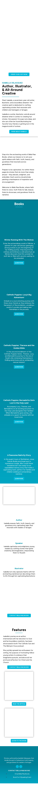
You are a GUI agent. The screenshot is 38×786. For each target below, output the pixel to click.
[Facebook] (20, 766)
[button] (19, 495)
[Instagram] (17, 766)
